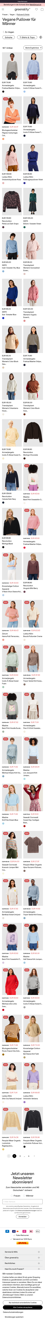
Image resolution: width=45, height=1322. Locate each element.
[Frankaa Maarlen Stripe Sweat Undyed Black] (12, 66)
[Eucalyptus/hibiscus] (3, 731)
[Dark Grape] (3, 227)
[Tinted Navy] (24, 136)
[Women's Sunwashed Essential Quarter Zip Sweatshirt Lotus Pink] (33, 245)
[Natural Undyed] (3, 1102)
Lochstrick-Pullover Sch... (33, 1143)
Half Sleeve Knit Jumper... (33, 959)
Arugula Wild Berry (30, 588)
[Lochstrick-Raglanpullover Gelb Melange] (12, 1120)
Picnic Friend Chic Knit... (11, 1051)
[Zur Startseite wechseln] (22, 9)
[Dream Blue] (3, 823)
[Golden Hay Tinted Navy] (24, 365)
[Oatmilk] (24, 731)
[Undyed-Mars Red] (24, 547)
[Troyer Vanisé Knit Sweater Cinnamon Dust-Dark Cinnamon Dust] (33, 658)
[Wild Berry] (24, 592)
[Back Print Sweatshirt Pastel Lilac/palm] (12, 936)
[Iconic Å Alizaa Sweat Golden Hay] (12, 433)
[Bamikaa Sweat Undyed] (12, 892)
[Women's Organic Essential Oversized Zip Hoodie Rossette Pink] (33, 292)
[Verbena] (24, 1102)
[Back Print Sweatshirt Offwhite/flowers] (33, 477)
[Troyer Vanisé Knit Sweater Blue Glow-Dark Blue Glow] (33, 892)
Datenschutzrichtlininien (11, 1297)
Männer (29, 1195)
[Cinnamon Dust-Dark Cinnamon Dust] (24, 684)
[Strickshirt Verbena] (33, 1076)
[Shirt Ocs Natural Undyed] (12, 1076)
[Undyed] (3, 918)
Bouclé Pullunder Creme (32, 636)
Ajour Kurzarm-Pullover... (32, 867)
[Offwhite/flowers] (24, 503)
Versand (16, 1239)
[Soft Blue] (24, 91)
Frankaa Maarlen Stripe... (11, 88)
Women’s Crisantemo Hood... (10, 409)
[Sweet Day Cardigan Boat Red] (33, 797)
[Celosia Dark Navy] (12, 477)
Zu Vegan (9, 32)
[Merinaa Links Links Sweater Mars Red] (12, 981)
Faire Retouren (22, 1235)
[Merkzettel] (36, 9)
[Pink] (24, 274)
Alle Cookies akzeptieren (22, 1307)
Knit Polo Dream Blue (10, 820)
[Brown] (3, 367)
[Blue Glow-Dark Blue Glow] (24, 918)
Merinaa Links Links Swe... (9, 1005)
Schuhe (8, 37)
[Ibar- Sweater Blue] (12, 292)
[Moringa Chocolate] (33, 433)
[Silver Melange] (24, 1007)
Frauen (17, 1195)
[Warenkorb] (42, 9)
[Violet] (24, 183)
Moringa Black (7, 544)
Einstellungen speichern (14, 1317)
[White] (3, 414)
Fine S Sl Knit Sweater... (32, 728)
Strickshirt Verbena (30, 1099)
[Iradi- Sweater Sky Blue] (12, 245)
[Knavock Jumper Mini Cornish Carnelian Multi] (12, 844)
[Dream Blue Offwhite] (24, 779)
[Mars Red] (3, 1010)
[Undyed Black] (3, 91)
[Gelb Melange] (3, 1149)
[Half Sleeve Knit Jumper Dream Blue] (33, 936)
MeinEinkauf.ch (35, 5)
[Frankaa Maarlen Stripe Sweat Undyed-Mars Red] (33, 521)
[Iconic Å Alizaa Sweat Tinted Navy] (33, 110)
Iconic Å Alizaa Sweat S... (32, 88)
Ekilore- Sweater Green (32, 224)
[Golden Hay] (3, 458)
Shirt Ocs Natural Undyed (11, 1099)
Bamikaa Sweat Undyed (11, 915)
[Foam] (3, 687)
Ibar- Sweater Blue (9, 315)
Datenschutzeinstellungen (13, 1312)
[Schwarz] (24, 1147)
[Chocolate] (24, 458)
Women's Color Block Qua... (10, 362)
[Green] (24, 227)
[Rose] (3, 183)
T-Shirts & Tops (27, 37)
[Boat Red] (24, 826)
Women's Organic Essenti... (30, 316)
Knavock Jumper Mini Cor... (10, 868)
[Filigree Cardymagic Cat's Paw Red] (12, 110)
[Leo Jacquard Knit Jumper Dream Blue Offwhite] (33, 750)
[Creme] (24, 640)
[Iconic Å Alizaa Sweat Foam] (12, 658)
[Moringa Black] (12, 521)
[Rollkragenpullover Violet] (33, 157)
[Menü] (3, 9)
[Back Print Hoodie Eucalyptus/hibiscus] (12, 705)
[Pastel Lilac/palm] (3, 962)
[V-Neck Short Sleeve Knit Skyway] (12, 566)
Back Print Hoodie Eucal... (11, 728)
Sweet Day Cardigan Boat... (31, 821)
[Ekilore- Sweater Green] (33, 201)
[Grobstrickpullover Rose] (12, 157)
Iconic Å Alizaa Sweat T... (32, 132)
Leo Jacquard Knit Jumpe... (30, 774)
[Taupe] (24, 871)
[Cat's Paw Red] (3, 139)
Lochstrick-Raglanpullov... (7, 1144)
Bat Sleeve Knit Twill (31, 1054)
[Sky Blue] (3, 271)
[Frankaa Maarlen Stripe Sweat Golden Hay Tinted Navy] (33, 339)
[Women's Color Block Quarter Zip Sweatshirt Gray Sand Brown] (12, 339)
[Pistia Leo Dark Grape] (12, 201)
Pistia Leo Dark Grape (10, 224)
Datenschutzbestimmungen (27, 1210)
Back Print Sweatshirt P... (11, 959)
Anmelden (22, 1217)
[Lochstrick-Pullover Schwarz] (33, 1120)
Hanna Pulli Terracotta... (11, 636)
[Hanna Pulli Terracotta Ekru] (12, 613)
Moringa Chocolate (30, 455)
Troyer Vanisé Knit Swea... (32, 681)
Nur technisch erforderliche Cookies (23, 1303)
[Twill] (24, 1057)
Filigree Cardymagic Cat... (10, 134)
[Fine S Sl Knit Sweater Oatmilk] (33, 705)
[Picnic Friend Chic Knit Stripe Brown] (12, 1028)
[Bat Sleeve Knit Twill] (33, 1028)
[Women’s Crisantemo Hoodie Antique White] (12, 386)
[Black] (3, 547)
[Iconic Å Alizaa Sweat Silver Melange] (33, 981)
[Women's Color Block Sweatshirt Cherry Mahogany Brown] (33, 386)
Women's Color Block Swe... (31, 409)
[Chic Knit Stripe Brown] (3, 1054)
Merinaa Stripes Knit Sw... (11, 773)
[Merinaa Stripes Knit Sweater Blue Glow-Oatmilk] (12, 750)
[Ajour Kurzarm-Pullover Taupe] (33, 844)
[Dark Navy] (3, 502)
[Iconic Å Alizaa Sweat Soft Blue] (33, 66)
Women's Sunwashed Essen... (31, 269)
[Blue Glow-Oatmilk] (3, 776)
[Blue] (3, 318)
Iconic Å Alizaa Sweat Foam (10, 682)
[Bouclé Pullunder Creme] (33, 613)
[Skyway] (3, 595)
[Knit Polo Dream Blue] (12, 797)
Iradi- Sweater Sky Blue (11, 268)
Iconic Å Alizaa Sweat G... (11, 455)
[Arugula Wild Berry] (33, 566)
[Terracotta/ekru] (3, 640)
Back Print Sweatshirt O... (32, 500)
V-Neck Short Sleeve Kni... (12, 592)
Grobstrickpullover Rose (11, 180)
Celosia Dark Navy (9, 499)
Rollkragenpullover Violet (33, 180)
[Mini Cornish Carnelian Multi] (3, 873)
